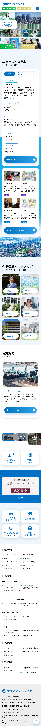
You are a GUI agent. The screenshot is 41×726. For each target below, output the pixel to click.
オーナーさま (7, 8)
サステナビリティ (28, 565)
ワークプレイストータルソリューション (11, 586)
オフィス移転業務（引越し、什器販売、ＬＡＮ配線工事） (31, 587)
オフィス (7, 648)
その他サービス (27, 636)
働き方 (7, 222)
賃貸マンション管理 (10, 619)
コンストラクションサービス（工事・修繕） (12, 631)
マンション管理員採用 (29, 672)
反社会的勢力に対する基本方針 (19, 706)
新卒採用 (7, 667)
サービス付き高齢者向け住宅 (31, 652)
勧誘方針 (5, 706)
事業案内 (8, 575)
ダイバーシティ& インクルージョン (12, 709)
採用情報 (8, 661)
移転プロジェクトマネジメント (12, 591)
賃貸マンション (9, 655)
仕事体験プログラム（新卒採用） (31, 668)
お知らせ (31, 73)
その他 (4, 627)
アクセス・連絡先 (28, 555)
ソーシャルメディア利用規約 (27, 702)
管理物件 (8, 642)
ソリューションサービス (11, 636)
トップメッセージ (9, 555)
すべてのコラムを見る (15, 230)
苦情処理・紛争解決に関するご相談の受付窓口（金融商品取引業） (20, 716)
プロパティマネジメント (11, 603)
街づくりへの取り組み (29, 562)
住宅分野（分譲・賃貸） (11, 612)
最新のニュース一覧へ (15, 159)
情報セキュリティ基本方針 (10, 699)
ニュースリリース (20, 73)
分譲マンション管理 (10, 616)
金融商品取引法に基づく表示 (11, 712)
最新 (9, 73)
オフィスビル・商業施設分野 (13, 599)
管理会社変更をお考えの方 (31, 616)
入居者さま (21, 8)
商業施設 (7, 651)
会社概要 (7, 558)
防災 (7, 195)
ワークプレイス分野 (9, 581)
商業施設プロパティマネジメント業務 (31, 604)
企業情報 (8, 549)
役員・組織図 (8, 569)
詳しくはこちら (13, 410)
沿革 (5, 565)
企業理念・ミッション (11, 562)
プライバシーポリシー (9, 702)
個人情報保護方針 (26, 699)
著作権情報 (16, 696)
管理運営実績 (27, 558)
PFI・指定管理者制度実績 (30, 648)
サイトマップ (6, 696)
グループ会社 (27, 569)
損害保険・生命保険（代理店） (31, 631)
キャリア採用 (8, 670)
